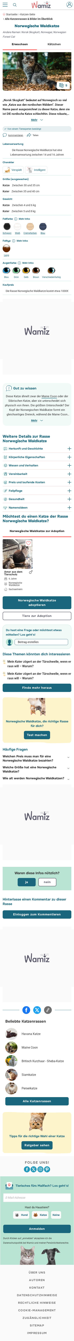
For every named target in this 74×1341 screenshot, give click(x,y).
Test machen (37, 735)
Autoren (37, 1280)
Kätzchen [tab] (54, 44)
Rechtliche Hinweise (37, 1303)
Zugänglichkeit (37, 1318)
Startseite (11, 14)
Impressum (37, 1333)
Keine (56, 1215)
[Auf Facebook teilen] (26, 1010)
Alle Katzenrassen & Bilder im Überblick (29, 18)
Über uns (37, 1272)
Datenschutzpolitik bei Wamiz (18, 1243)
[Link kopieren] (48, 1010)
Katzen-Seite (27, 14)
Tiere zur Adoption (37, 616)
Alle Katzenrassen (37, 1101)
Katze (43, 1215)
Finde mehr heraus (37, 688)
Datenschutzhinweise (37, 1295)
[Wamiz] (43, 4)
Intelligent (40, 169)
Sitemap (37, 1325)
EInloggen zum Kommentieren (37, 914)
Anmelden (37, 1229)
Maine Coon (49, 396)
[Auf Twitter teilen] (37, 1010)
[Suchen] (15, 5)
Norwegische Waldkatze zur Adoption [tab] (37, 531)
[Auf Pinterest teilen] (47, 1169)
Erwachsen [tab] (20, 44)
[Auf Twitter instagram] (40, 1169)
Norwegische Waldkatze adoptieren (37, 602)
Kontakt (37, 1288)
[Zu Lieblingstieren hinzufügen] (28, 543)
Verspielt (17, 169)
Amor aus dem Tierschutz (13, 573)
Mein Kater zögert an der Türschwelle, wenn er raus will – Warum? (39, 664)
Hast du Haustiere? (37, 1207)
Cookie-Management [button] (37, 1310)
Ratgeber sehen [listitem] (37, 1145)
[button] (37, 758)
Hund (24, 1215)
